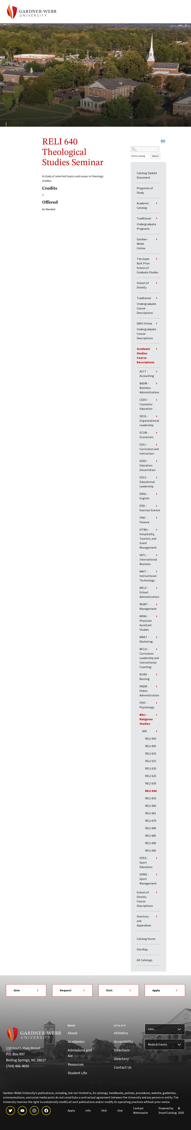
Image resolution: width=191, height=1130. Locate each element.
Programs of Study (145, 190)
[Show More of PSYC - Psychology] (156, 703)
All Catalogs (144, 960)
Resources (76, 1064)
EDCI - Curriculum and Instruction (149, 449)
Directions (122, 1050)
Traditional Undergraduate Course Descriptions (146, 305)
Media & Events (157, 1044)
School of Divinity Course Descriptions (145, 899)
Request (65, 990)
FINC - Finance (144, 520)
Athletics (121, 1033)
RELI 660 (150, 806)
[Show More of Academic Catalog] (156, 203)
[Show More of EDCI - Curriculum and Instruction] (156, 445)
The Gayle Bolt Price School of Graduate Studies (147, 265)
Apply (156, 990)
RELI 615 (150, 761)
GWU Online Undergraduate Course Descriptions (146, 330)
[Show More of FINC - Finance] (156, 518)
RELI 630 (150, 783)
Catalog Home (146, 939)
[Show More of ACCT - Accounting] (156, 371)
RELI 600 (150, 739)
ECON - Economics (147, 435)
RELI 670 (150, 821)
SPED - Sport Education (146, 862)
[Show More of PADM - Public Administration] (156, 686)
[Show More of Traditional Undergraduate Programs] (156, 218)
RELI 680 (150, 828)
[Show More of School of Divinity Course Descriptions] (156, 892)
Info (88, 1111)
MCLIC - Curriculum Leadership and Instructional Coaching (149, 658)
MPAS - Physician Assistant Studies (146, 623)
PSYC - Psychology (147, 705)
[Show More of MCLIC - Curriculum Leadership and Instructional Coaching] (156, 649)
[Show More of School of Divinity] (156, 283)
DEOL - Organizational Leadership (149, 420)
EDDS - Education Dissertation (148, 465)
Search (155, 156)
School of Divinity (143, 285)
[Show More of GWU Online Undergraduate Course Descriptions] (156, 323)
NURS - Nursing (145, 676)
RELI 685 (150, 836)
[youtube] (22, 1110)
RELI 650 (150, 798)
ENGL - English (144, 496)
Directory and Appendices (144, 921)
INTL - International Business (148, 559)
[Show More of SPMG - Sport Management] (156, 874)
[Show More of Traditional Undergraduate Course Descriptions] (156, 298)
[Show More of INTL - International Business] (156, 555)
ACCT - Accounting (147, 373)
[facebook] (46, 1110)
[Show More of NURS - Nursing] (156, 674)
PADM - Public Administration (149, 690)
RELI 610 (150, 754)
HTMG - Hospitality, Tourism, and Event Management (148, 539)
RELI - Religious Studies (146, 719)
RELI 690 (150, 843)
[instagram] (34, 1110)
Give (17, 990)
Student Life (77, 1073)
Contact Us (122, 1067)
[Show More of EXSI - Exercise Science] (156, 506)
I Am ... (152, 1029)
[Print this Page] (163, 141)
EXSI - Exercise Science (150, 508)
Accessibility (123, 1041)
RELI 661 (150, 813)
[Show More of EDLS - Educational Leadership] (156, 477)
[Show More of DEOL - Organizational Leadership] (156, 416)
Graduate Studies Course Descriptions (145, 355)
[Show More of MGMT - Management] (156, 604)
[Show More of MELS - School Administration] (156, 588)
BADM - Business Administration (149, 387)
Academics (76, 1041)
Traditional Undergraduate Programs (146, 223)
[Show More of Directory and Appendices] (156, 916)
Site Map (142, 950)
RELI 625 (150, 776)
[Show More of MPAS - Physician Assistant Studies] (156, 616)
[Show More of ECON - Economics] (156, 433)
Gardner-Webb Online (142, 243)
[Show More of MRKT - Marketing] (156, 637)
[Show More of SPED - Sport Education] (156, 858)
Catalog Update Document (147, 175)
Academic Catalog (143, 205)
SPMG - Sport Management (148, 879)
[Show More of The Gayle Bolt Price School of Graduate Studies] (156, 259)
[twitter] (10, 1110)
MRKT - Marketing (146, 639)
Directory (121, 1059)
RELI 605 (150, 746)
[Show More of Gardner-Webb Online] (156, 239)
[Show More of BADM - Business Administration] (156, 383)
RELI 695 (150, 851)
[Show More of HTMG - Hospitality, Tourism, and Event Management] (156, 530)
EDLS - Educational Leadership (147, 481)
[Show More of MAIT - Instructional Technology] (156, 571)
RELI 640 (151, 791)
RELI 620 (150, 769)
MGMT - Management (148, 606)
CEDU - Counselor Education (146, 404)
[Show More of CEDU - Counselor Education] (156, 400)
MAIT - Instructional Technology (148, 576)
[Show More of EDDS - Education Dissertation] (156, 461)
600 (144, 731)
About (72, 1033)
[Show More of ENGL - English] (156, 494)
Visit (109, 990)
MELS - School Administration (149, 592)
